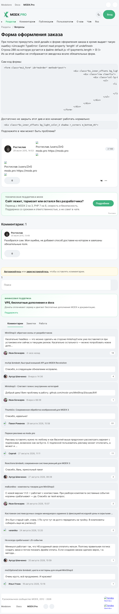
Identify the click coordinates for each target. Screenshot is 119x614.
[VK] (115, 4)
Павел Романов (17, 423)
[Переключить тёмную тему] (99, 15)
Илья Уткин (15, 584)
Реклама (112, 213)
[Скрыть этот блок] (115, 195)
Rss (97, 21)
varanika (13, 530)
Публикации (46, 21)
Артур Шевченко (17, 376)
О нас (80, 21)
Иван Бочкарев (16, 353)
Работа (43, 323)
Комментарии (27, 21)
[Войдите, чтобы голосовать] (8, 180)
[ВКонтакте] (101, 180)
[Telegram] (108, 4)
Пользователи (65, 21)
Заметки (31, 323)
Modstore (6, 4)
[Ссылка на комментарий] (105, 253)
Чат (89, 21)
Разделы (10, 21)
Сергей (12, 453)
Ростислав (19, 147)
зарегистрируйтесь (37, 271)
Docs (17, 4)
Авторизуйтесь (12, 271)
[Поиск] (114, 285)
